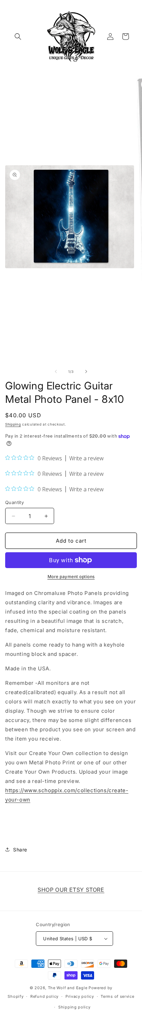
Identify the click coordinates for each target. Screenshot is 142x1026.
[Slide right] (86, 371)
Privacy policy (79, 996)
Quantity (14, 502)
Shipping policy (74, 1007)
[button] (18, 36)
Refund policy (44, 996)
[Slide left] (55, 371)
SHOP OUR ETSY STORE (71, 889)
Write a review (86, 458)
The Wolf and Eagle (68, 987)
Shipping (13, 424)
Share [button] (20, 849)
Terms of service (117, 996)
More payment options (71, 576)
